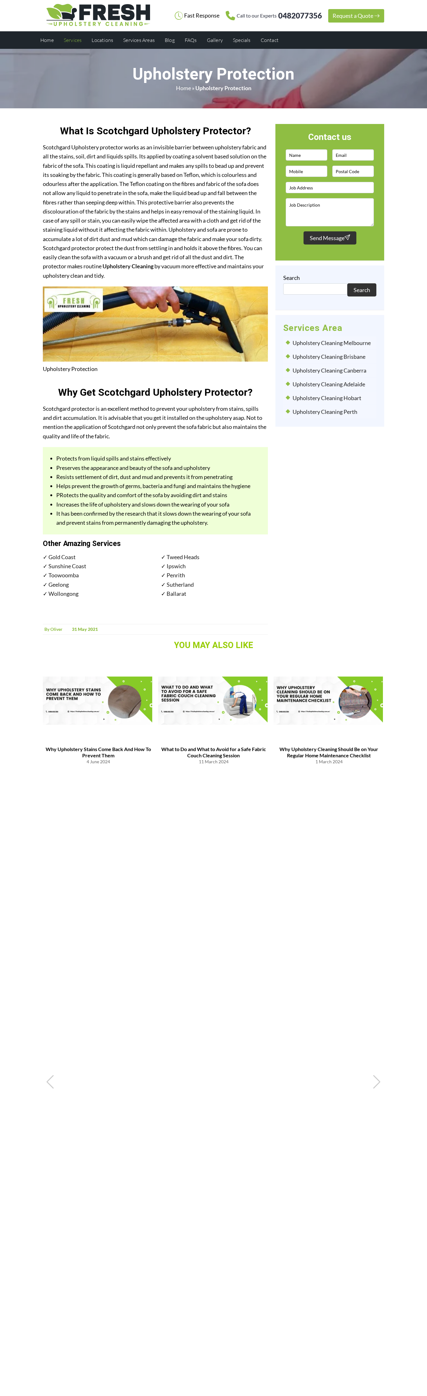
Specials (242, 40)
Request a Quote (353, 15)
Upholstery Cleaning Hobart (327, 397)
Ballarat (176, 593)
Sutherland (180, 584)
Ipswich (176, 566)
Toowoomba (63, 575)
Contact (270, 40)
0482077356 (279, 15)
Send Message (327, 237)
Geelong (58, 584)
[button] (377, 1082)
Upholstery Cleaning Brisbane (329, 356)
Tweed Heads (183, 557)
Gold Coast (62, 557)
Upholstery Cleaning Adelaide (329, 384)
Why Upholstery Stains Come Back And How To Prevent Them (98, 752)
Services (73, 40)
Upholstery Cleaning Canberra (329, 370)
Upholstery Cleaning (128, 266)
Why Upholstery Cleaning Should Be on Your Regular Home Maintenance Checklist (328, 752)
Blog (170, 40)
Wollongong (63, 593)
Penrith (176, 575)
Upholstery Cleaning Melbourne (332, 342)
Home (47, 40)
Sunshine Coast (67, 566)
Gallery (215, 40)
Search (291, 277)
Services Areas (139, 40)
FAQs (191, 40)
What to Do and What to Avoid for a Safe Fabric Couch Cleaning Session (213, 752)
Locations (102, 40)
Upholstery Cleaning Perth (325, 411)
